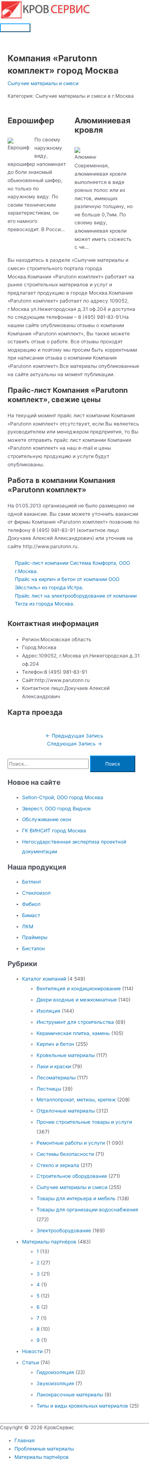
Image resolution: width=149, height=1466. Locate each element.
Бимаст (31, 915)
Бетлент (31, 882)
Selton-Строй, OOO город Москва (62, 797)
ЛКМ (27, 926)
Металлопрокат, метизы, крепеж (76, 1099)
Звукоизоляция (55, 1383)
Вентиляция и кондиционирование (79, 988)
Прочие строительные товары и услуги (84, 1122)
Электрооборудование (64, 1230)
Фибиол (31, 904)
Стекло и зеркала (58, 1165)
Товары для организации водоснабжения (87, 1209)
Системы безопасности (65, 1154)
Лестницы (49, 1089)
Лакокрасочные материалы (70, 1394)
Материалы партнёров (49, 1242)
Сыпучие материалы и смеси (43, 83)
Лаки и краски (54, 1066)
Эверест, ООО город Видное (56, 808)
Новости (32, 1351)
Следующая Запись (74, 744)
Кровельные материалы (66, 1055)
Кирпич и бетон (55, 1044)
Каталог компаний (44, 979)
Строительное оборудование (72, 1176)
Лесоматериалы (56, 1077)
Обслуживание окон (46, 819)
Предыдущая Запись (74, 736)
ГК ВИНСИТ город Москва (54, 830)
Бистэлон (33, 948)
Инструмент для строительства (75, 1022)
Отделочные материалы (66, 1111)
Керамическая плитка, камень (73, 1033)
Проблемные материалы (44, 1449)
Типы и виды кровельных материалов (82, 1406)
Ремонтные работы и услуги (71, 1143)
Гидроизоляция (55, 1372)
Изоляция (48, 1011)
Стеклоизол (36, 893)
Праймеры (34, 937)
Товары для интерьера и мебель (76, 1198)
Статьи (30, 1362)
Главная (24, 1440)
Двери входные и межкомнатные (77, 1000)
